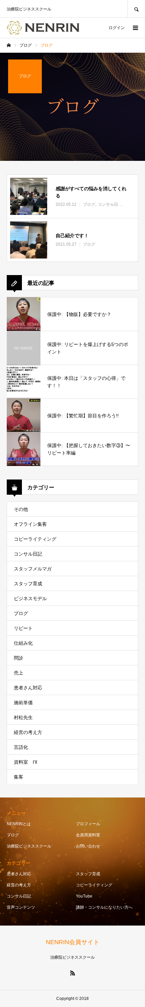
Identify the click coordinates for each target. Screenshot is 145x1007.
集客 (18, 777)
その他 (21, 509)
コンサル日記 (28, 554)
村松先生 (23, 717)
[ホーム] (9, 45)
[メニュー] (135, 28)
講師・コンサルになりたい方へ (104, 907)
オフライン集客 (30, 524)
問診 (18, 658)
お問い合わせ (88, 846)
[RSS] (72, 972)
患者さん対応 (28, 687)
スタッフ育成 (28, 583)
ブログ (21, 613)
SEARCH (136, 8)
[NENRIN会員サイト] (43, 27)
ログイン (117, 27)
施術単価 (23, 702)
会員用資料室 (88, 835)
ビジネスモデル (30, 598)
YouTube (84, 896)
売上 (18, 673)
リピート (23, 628)
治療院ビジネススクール (29, 846)
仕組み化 (23, 643)
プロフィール (88, 823)
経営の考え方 (28, 732)
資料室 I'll (25, 762)
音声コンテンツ (21, 907)
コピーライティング (35, 539)
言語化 (21, 747)
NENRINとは (19, 823)
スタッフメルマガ (33, 568)
